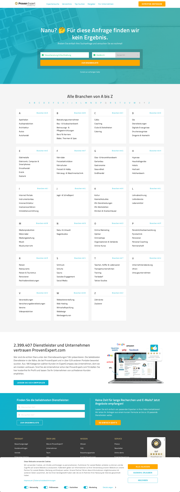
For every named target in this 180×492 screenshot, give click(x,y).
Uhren (134, 268)
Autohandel (24, 135)
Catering (98, 131)
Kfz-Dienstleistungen (103, 203)
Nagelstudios (62, 234)
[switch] (46, 487)
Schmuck (60, 264)
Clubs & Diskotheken (103, 127)
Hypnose (135, 157)
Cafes (96, 119)
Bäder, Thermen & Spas (67, 138)
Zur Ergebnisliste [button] (90, 62)
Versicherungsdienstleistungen (32, 303)
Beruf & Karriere (64, 134)
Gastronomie (99, 165)
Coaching (98, 123)
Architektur (24, 127)
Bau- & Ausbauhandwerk (67, 123)
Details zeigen (108, 487)
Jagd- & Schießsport (65, 195)
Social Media (62, 280)
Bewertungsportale (87, 452)
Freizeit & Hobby (64, 169)
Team (48, 452)
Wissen (83, 444)
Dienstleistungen (139, 123)
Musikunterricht (26, 245)
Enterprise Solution (22, 457)
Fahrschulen (62, 165)
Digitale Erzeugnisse (140, 127)
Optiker (97, 234)
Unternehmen (51, 448)
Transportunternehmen (104, 268)
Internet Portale (26, 195)
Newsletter (118, 448)
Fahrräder (61, 157)
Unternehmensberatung (142, 264)
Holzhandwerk (138, 173)
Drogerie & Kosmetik (141, 135)
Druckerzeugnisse (139, 131)
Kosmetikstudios (101, 199)
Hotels (135, 165)
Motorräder (24, 234)
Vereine (22, 307)
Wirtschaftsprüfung (65, 307)
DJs (133, 119)
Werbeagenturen (64, 315)
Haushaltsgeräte (139, 161)
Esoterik (22, 176)
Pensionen (136, 237)
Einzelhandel (24, 168)
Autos (21, 131)
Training (97, 272)
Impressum (28, 480)
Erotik (21, 172)
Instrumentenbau (26, 199)
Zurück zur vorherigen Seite (90, 72)
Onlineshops (99, 237)
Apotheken (23, 119)
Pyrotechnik (137, 234)
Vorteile (17, 452)
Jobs (47, 457)
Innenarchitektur (26, 203)
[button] (53, 3)
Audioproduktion (26, 123)
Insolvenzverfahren (27, 207)
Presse (117, 444)
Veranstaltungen (26, 299)
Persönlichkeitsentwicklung (144, 230)
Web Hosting (62, 303)
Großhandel (99, 173)
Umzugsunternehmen (141, 272)
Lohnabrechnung (139, 195)
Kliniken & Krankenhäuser (105, 211)
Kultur (97, 195)
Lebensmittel (137, 203)
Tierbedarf (98, 276)
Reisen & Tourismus (27, 272)
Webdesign (61, 311)
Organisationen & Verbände (106, 241)
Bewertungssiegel (21, 444)
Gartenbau (98, 161)
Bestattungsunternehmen (68, 119)
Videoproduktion (26, 311)
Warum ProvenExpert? (54, 444)
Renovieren (24, 276)
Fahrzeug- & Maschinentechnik (70, 173)
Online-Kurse (100, 245)
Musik (21, 241)
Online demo (119, 452)
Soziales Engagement (66, 276)
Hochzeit (136, 169)
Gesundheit (99, 169)
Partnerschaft (138, 245)
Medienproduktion (26, 230)
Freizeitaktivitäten (64, 161)
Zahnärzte (98, 299)
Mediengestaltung (26, 237)
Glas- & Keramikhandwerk (105, 157)
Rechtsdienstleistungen (29, 280)
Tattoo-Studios (100, 280)
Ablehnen (143, 480)
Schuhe (60, 268)
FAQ (81, 448)
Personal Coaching (140, 241)
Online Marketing (101, 230)
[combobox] (64, 55)
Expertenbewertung (121, 457)
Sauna (59, 272)
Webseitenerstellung (65, 299)
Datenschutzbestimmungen (45, 480)
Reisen (22, 264)
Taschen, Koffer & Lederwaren (107, 264)
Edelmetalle (24, 157)
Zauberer (98, 303)
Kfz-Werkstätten (101, 207)
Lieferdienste (137, 199)
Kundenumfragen (21, 448)
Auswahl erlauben (142, 472)
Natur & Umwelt (64, 230)
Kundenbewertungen (88, 457)
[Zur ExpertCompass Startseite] (30, 3)
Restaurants (24, 268)
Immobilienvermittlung (28, 211)
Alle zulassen (143, 466)
